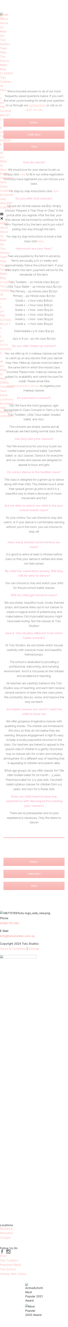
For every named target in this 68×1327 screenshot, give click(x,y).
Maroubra (6, 1233)
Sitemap (33, 948)
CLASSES (1, 73)
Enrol (3, 1256)
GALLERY (6, 203)
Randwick (6, 1228)
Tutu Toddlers (9, 1260)
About (1, 19)
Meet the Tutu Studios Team (5, 40)
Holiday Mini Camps (13, 1274)
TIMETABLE (34, 134)
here (22, 174)
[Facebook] (2, 1252)
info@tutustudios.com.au (46, 6)
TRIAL (34, 146)
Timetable (6, 178)
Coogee (5, 1237)
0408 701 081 (14, 6)
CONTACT (6, 207)
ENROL (1, 174)
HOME (4, 14)
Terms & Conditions (13, 948)
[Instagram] (8, 1252)
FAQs (3, 52)
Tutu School (8, 1269)
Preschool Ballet (10, 1264)
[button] (1, 216)
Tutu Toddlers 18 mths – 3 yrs (6, 90)
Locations (6, 190)
